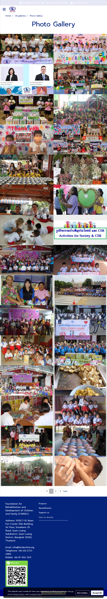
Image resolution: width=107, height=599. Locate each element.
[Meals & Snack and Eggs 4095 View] (27, 109)
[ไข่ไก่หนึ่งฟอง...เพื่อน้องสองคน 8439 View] (80, 380)
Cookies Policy (36, 594)
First (42, 491)
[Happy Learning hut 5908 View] (80, 109)
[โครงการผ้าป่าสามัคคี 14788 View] (27, 380)
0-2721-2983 (61, 2)
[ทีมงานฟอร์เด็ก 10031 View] (27, 260)
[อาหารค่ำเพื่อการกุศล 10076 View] (27, 320)
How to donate (46, 517)
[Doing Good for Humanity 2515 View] (80, 49)
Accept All (97, 592)
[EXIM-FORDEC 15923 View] (27, 79)
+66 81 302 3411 (22, 557)
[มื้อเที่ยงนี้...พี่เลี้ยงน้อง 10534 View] (80, 441)
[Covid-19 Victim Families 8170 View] (27, 139)
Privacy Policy (19, 594)
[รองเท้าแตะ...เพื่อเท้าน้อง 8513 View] (27, 441)
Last (65, 491)
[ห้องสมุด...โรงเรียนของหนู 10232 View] (27, 411)
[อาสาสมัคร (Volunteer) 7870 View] (27, 230)
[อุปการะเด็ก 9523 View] (80, 411)
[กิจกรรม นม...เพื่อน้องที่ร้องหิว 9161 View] (80, 471)
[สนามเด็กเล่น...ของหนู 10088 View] (27, 471)
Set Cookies (82, 592)
